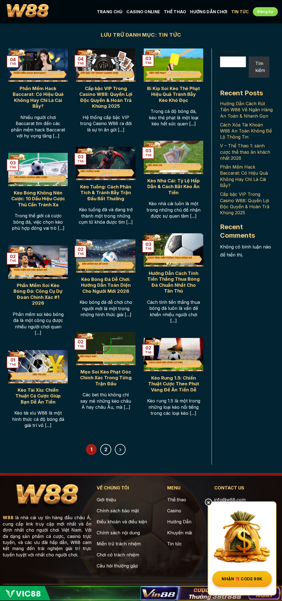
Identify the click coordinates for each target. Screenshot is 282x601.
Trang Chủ (110, 11)
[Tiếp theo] (120, 449)
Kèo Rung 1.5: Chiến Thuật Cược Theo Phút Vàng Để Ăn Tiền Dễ (173, 383)
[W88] (27, 12)
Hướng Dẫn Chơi (208, 11)
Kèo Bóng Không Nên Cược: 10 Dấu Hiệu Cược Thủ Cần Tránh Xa (38, 198)
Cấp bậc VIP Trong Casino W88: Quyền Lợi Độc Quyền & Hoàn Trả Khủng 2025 (105, 97)
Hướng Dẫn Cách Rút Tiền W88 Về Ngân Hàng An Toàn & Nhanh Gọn (246, 110)
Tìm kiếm (229, 51)
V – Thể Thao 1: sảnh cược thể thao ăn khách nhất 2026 (245, 152)
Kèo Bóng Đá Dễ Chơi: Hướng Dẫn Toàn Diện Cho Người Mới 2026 (106, 285)
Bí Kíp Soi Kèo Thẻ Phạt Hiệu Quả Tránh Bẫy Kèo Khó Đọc (173, 94)
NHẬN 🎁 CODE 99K (242, 578)
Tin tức (240, 11)
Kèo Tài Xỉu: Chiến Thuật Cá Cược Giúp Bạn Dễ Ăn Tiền (38, 396)
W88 (8, 517)
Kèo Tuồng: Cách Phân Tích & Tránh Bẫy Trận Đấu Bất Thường (105, 192)
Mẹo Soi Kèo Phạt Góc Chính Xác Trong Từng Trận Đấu (106, 377)
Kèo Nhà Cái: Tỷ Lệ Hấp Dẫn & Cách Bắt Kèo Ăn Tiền (173, 186)
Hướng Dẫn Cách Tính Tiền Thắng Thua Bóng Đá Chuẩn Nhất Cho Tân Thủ (173, 282)
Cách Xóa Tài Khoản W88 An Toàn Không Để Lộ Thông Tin (246, 131)
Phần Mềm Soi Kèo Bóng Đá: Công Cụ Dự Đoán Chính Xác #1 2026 (38, 294)
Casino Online (143, 11)
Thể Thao (175, 11)
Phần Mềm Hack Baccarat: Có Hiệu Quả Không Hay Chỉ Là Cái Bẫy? (38, 97)
